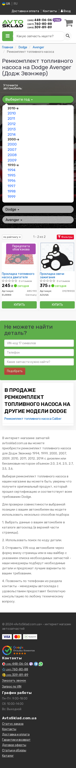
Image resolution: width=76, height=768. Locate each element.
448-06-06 (40, 20)
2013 (12, 129)
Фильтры (67, 237)
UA (7, 4)
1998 (12, 191)
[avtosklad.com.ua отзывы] (18, 650)
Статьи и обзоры (14, 750)
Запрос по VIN (11, 686)
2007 (12, 149)
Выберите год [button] (18, 99)
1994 (11, 170)
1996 (11, 180)
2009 (12, 160)
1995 (11, 175)
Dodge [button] (11, 209)
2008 (12, 155)
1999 (11, 196)
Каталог (8, 756)
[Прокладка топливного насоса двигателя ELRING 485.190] (19, 257)
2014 (12, 134)
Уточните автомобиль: (12, 86)
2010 (12, 113)
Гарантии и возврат (16, 740)
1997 (11, 186)
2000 (12, 144)
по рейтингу (11, 237)
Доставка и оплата (25, 11)
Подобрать (15, 371)
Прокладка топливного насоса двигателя (18, 275)
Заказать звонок (14, 680)
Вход (67, 11)
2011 (11, 118)
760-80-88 (39, 24)
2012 (12, 124)
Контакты (50, 11)
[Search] (67, 36)
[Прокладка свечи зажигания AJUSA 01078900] (57, 257)
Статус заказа (12, 724)
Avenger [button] (12, 220)
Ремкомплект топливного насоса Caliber (32, 419)
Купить (19, 305)
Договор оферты (14, 745)
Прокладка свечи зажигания (52, 275)
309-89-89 (39, 27)
